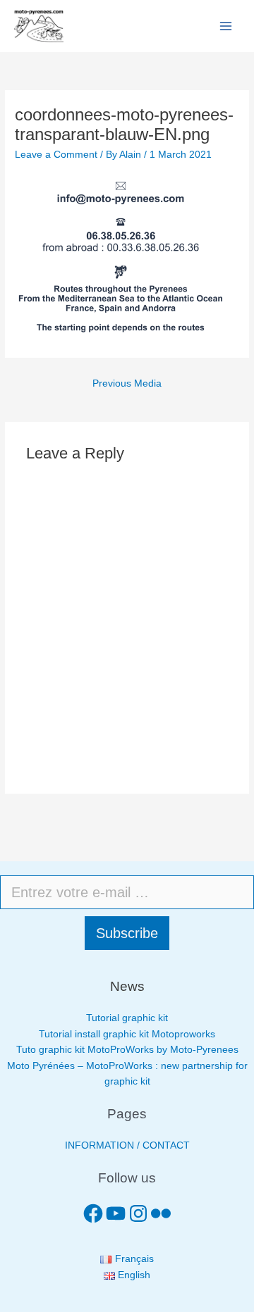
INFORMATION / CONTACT (127, 1145)
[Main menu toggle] (226, 26)
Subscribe (127, 933)
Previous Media (127, 383)
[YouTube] (115, 1213)
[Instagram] (138, 1213)
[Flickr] (161, 1213)
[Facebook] (93, 1213)
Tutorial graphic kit (127, 1018)
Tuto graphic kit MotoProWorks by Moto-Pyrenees (127, 1049)
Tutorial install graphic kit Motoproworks (127, 1034)
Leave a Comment (56, 154)
